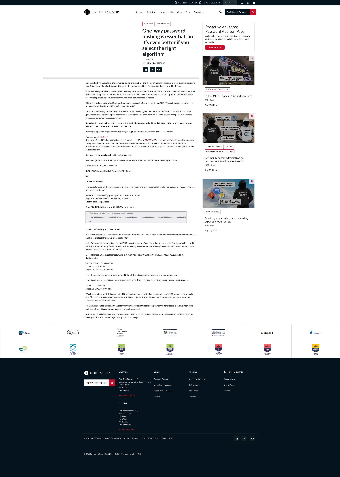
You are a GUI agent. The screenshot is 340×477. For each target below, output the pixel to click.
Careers (192, 396)
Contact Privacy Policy (150, 438)
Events (188, 12)
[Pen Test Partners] (102, 12)
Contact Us (199, 12)
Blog (172, 12)
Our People (194, 391)
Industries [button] (152, 12)
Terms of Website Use (113, 438)
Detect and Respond (162, 385)
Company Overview (197, 379)
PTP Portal (230, 3)
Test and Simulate (161, 379)
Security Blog (229, 379)
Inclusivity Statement (131, 438)
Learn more (215, 47)
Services (140, 12)
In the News (194, 385)
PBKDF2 (104, 137)
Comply (157, 396)
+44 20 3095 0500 (189, 3)
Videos (180, 12)
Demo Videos (229, 385)
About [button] (163, 12)
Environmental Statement (93, 438)
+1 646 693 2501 (213, 3)
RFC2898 (149, 140)
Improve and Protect (162, 391)
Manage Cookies (166, 438)
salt (168, 140)
